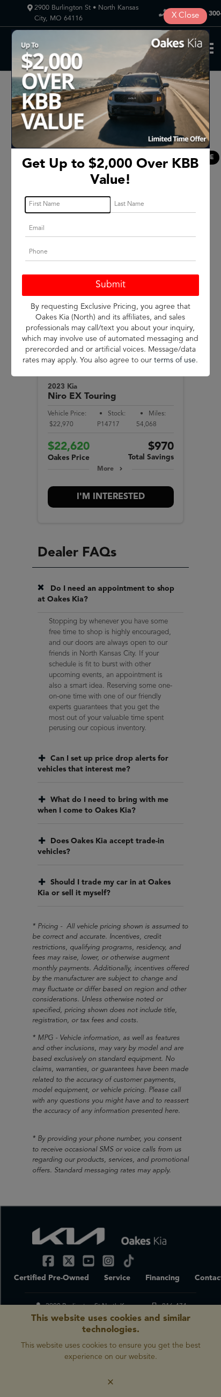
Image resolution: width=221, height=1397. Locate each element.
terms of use (175, 360)
